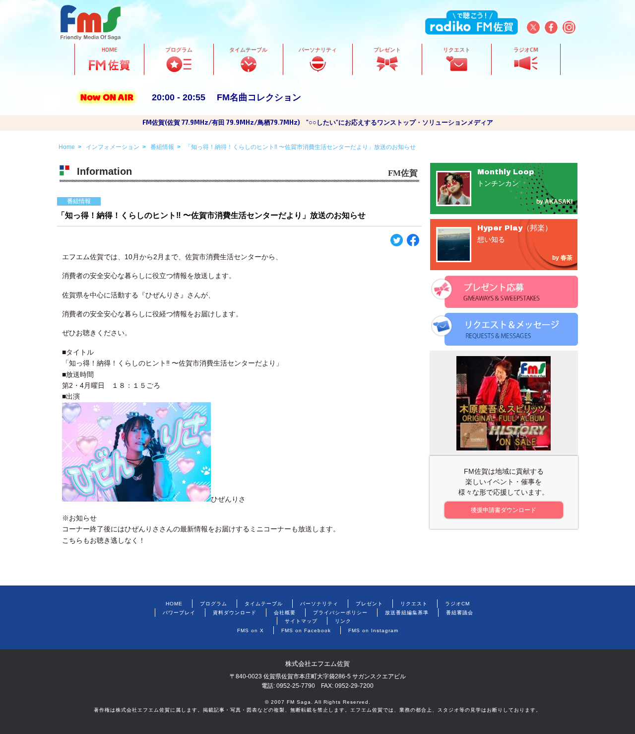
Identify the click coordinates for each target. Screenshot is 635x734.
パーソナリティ (319, 603)
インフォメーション (112, 147)
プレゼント (369, 603)
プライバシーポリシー (340, 612)
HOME (174, 603)
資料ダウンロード (234, 612)
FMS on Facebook (306, 630)
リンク (343, 621)
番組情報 (162, 147)
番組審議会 (459, 612)
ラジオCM (457, 603)
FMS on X (250, 630)
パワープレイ (179, 612)
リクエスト (414, 603)
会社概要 (285, 612)
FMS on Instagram (373, 630)
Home (67, 147)
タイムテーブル (264, 603)
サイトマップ (301, 621)
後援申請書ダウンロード (503, 510)
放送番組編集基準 (407, 612)
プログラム (213, 603)
